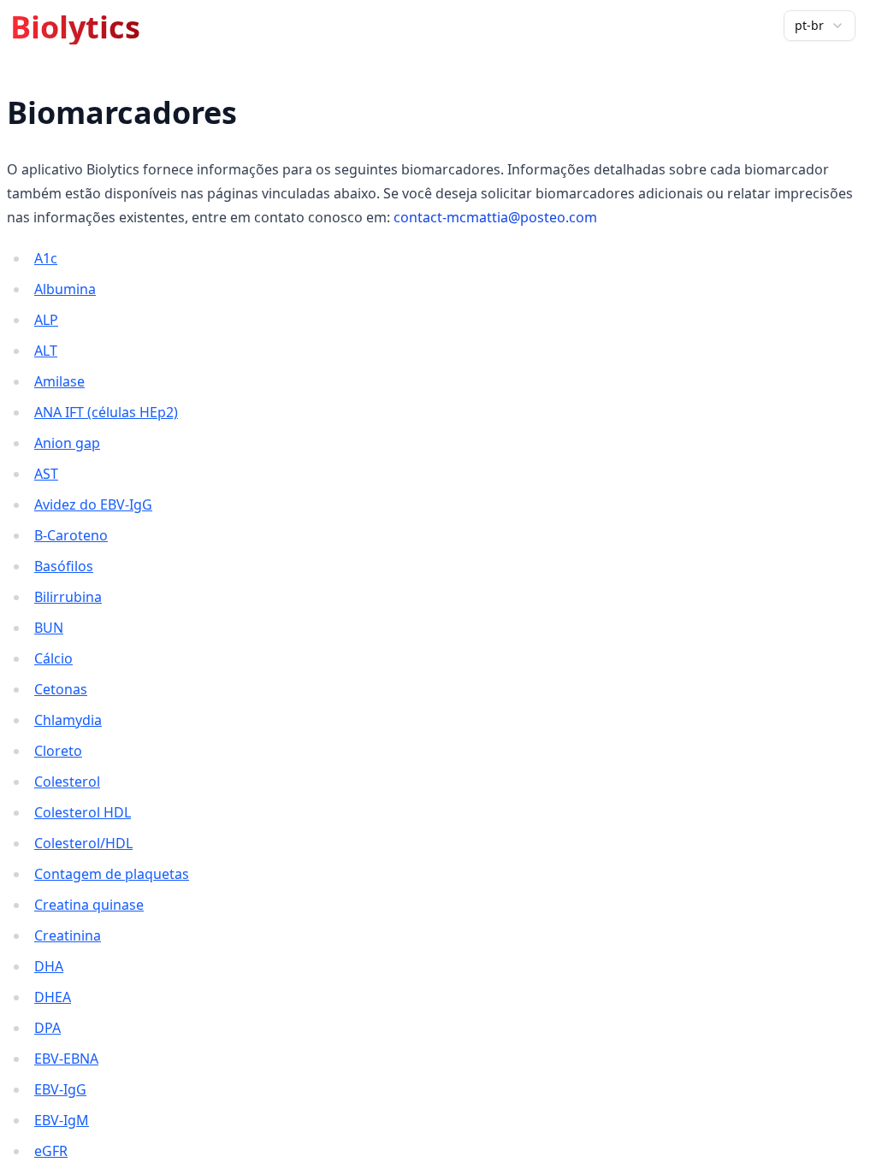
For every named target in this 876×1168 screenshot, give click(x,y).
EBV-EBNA (66, 1058)
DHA (48, 966)
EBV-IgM (61, 1120)
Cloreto (58, 750)
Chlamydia (68, 720)
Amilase (59, 381)
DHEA (52, 997)
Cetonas (60, 689)
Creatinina (67, 935)
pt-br (809, 25)
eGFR (51, 1150)
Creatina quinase (89, 904)
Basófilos (63, 566)
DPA (47, 1027)
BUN (48, 627)
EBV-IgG (60, 1089)
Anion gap (67, 443)
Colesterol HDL (82, 812)
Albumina (65, 289)
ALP (46, 319)
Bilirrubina (68, 596)
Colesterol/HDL (83, 843)
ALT (45, 350)
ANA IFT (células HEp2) (106, 412)
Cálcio (53, 658)
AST (46, 473)
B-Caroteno (71, 535)
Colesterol (67, 781)
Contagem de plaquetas (111, 873)
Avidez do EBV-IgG (93, 504)
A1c (45, 258)
